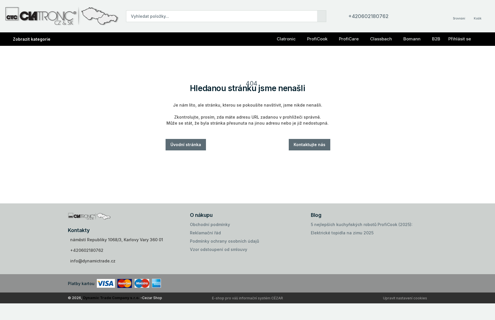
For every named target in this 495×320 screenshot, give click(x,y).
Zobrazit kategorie (31, 39)
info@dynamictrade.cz (92, 260)
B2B (436, 39)
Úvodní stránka (185, 144)
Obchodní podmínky (210, 224)
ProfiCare (349, 39)
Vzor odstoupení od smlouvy (218, 249)
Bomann (412, 39)
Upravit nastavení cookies (405, 298)
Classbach (381, 39)
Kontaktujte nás (309, 144)
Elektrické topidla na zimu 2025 (342, 232)
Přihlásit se (459, 39)
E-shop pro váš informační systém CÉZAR (247, 298)
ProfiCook (317, 39)
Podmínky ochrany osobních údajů (224, 241)
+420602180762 (368, 16)
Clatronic (286, 39)
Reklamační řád (205, 232)
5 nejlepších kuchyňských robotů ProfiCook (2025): (361, 224)
